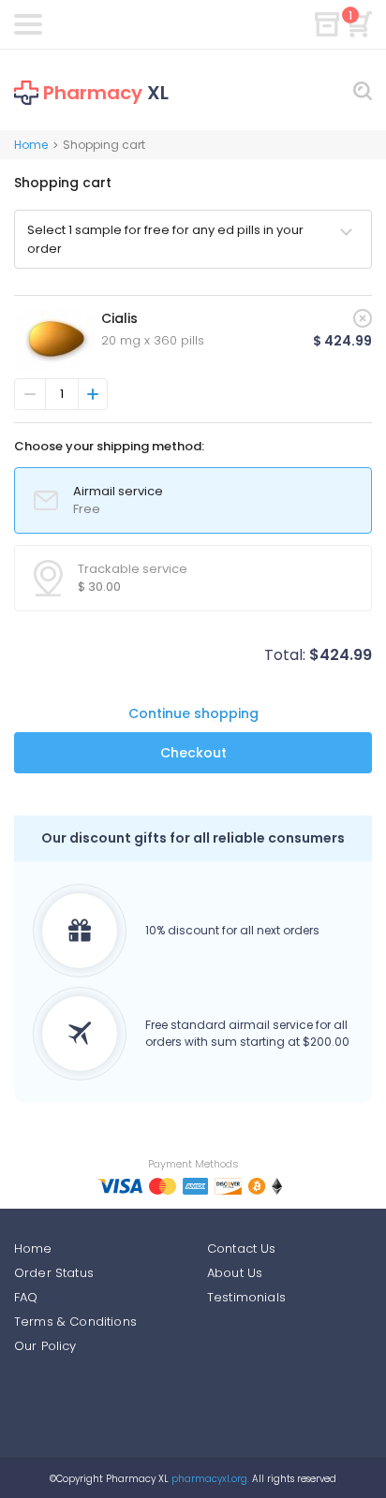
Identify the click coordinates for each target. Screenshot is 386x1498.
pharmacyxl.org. (210, 1479)
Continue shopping (193, 713)
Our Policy (45, 1346)
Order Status (54, 1273)
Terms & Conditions (75, 1321)
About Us (234, 1273)
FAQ (25, 1297)
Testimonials (246, 1297)
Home (31, 145)
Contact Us (241, 1248)
